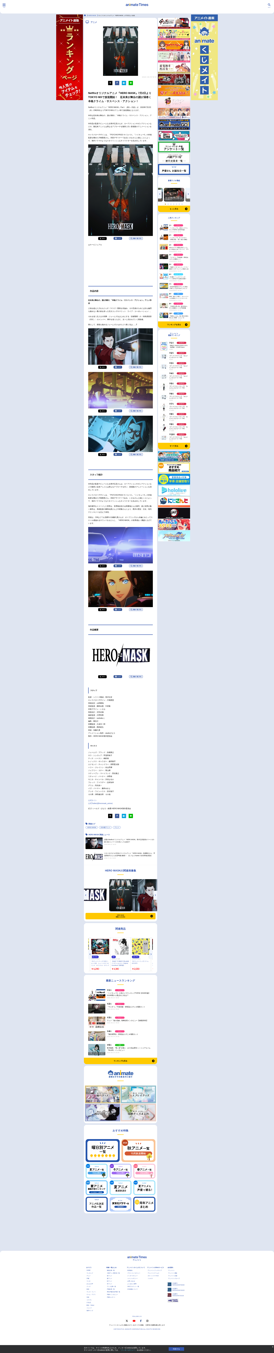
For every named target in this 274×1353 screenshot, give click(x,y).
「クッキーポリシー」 (128, 1350)
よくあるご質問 (131, 1284)
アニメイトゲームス (153, 1273)
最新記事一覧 (111, 1270)
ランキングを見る (120, 1061)
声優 (88, 1278)
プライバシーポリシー (133, 1273)
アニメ (117, 827)
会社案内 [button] (170, 1267)
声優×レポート (111, 1297)
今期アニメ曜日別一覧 (113, 1273)
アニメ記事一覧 (111, 1286)
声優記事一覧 (111, 1289)
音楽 (88, 1297)
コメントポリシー (132, 1278)
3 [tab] (171, 203)
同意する (176, 1349)
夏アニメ (109, 1278)
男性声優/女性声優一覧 (113, 1292)
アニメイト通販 (172, 1273)
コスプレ (89, 1300)
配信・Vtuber (90, 1305)
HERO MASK (91, 827)
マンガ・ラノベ (91, 1292)
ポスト (103, 238)
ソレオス (150, 1278)
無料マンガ (90, 1310)
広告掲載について (132, 1289)
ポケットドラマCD (153, 1276)
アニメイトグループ (174, 1278)
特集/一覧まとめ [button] (111, 1267)
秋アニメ (109, 1281)
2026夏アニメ (105, 827)
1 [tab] (166, 203)
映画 (88, 1289)
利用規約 (130, 1270)
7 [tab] (182, 203)
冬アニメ (109, 1284)
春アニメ (109, 1276)
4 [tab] (174, 203)
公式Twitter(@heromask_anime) (100, 803)
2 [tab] (168, 203)
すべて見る (174, 446)
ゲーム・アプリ (91, 1294)
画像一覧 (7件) (137, 238)
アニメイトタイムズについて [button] (136, 1267)
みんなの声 (90, 1284)
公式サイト (92, 800)
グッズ (88, 1286)
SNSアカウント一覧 (133, 1286)
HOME (88, 1270)
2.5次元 (89, 1302)
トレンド (89, 1308)
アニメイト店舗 (172, 1276)
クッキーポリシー (132, 1276)
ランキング (90, 1273)
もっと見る (174, 209)
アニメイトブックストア (155, 1270)
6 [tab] (179, 203)
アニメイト (171, 1270)
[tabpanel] (174, 195)
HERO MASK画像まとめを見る (120, 915)
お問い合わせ (131, 1281)
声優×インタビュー (112, 1294)
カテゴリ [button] (89, 1267)
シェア (119, 238)
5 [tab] (177, 203)
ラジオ (88, 1281)
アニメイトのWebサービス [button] (155, 1267)
